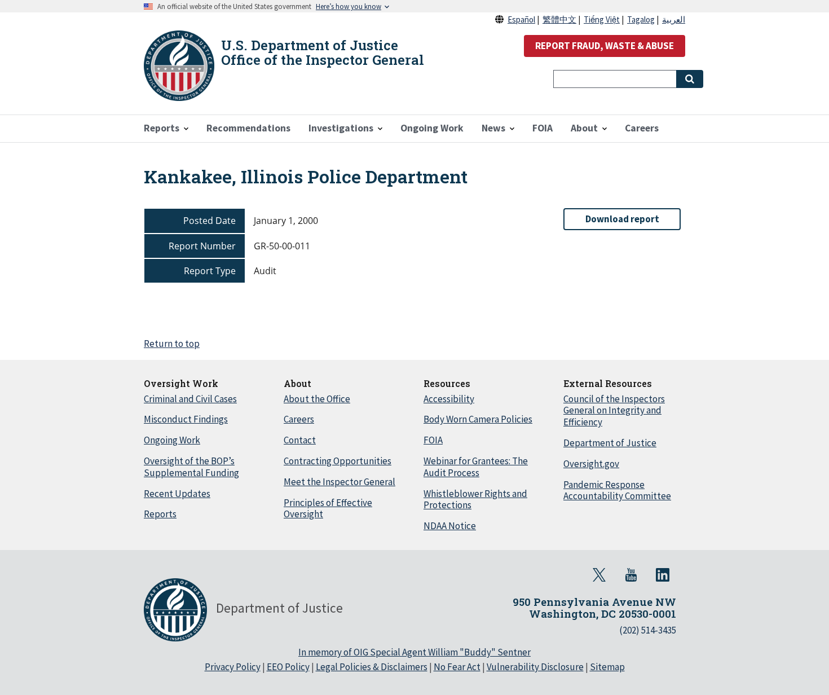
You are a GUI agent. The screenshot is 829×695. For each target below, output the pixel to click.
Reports (160, 514)
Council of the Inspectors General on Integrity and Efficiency (614, 411)
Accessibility (449, 399)
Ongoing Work (172, 440)
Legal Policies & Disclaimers (371, 667)
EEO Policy (288, 667)
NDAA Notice (450, 526)
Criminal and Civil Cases (190, 399)
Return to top (172, 343)
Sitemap (607, 667)
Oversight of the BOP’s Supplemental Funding (191, 467)
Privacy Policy (233, 667)
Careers (299, 419)
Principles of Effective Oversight (328, 508)
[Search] (689, 79)
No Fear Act (457, 667)
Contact (300, 440)
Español (521, 19)
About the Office (317, 399)
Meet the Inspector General (339, 482)
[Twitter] (599, 574)
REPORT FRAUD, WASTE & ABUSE (604, 45)
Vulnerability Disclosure (535, 667)
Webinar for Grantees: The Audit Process (476, 467)
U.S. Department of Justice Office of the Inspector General (322, 52)
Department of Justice (609, 443)
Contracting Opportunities (337, 461)
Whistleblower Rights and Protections (475, 499)
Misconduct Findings (186, 419)
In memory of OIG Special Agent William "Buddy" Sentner (414, 652)
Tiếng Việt (602, 19)
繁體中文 (559, 19)
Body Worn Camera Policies (478, 419)
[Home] (179, 65)
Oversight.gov (591, 464)
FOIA (433, 440)
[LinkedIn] (662, 574)
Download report (622, 219)
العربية (673, 19)
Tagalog (641, 19)
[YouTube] (631, 574)
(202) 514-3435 (647, 630)
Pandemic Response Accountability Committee (617, 490)
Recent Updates (177, 493)
